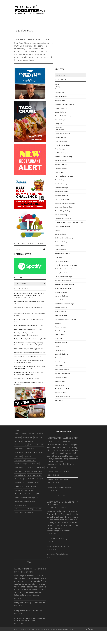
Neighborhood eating (33, 471)
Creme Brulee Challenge (62, 133)
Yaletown (29, 513)
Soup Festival (59, 366)
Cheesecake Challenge (62, 199)
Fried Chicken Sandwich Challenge (66, 265)
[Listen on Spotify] (30, 274)
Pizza (40, 479)
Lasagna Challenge (61, 292)
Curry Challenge (60, 246)
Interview (19, 467)
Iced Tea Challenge (61, 153)
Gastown (31, 460)
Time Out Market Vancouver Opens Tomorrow (28, 382)
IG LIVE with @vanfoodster (63, 288)
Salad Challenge (60, 350)
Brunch (38, 437)
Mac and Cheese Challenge (63, 157)
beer (40, 434)
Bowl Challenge (60, 100)
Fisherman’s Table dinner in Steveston (26, 319)
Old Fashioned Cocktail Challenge (65, 319)
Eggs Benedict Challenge (63, 253)
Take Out (28, 490)
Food (18, 456)
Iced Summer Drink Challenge (64, 284)
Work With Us (59, 400)
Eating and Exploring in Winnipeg (24, 325)
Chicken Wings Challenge (63, 211)
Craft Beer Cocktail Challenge (64, 238)
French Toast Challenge (62, 261)
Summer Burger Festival (62, 373)
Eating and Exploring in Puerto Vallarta (26, 339)
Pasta (31, 479)
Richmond (19, 483)
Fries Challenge (60, 149)
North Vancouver (34, 475)
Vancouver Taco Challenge (22, 378)
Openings (58, 323)
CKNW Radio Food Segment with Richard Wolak (70, 222)
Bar (31, 434)
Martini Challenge (60, 300)
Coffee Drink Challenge (62, 226)
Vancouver (34, 494)
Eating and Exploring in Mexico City (25, 349)
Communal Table (36, 445)
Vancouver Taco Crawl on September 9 (26, 307)
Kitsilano (40, 467)
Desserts (19, 449)
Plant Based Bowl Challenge (64, 176)
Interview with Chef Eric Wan (58, 472)
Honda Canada (21, 464)
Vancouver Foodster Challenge (26, 498)
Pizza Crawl (58, 338)
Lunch (18, 471)
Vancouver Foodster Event (25, 501)
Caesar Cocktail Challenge (63, 116)
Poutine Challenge (61, 342)
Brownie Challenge (61, 108)
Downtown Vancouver (23, 452)
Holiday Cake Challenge (62, 273)
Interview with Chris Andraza (58, 479)
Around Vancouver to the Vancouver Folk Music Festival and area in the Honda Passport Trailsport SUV (29, 295)
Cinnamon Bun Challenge (63, 219)
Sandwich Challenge (61, 354)
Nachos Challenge (61, 164)
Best (18, 437)
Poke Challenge (60, 180)
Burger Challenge (60, 112)
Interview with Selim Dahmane (59, 487)
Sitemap (57, 87)
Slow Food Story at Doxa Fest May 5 (32, 39)
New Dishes (20, 475)
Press (57, 346)
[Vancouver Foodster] (30, 13)
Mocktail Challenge (61, 308)
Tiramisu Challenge (61, 393)
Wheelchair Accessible (24, 509)
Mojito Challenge (60, 311)
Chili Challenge (59, 130)
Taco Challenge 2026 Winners (23, 356)
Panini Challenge (60, 327)
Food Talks (58, 257)
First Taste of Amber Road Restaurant (26, 353)
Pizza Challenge (60, 335)
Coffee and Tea (21, 445)
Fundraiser (20, 460)
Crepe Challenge (60, 137)
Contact (57, 230)
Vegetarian (20, 505)
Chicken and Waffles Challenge (65, 203)
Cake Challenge (60, 120)
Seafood (19, 486)
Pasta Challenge (60, 331)
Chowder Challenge (61, 215)
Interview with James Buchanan (63, 438)
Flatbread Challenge (61, 141)
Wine (38, 509)
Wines (18, 513)
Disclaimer (58, 89)
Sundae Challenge (61, 377)
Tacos (18, 490)
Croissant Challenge (61, 242)
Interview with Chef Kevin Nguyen (60, 464)
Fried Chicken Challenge (62, 145)
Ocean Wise (20, 479)
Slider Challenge (60, 362)
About (57, 85)
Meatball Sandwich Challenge (64, 304)
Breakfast (27, 437)
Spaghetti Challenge (61, 191)
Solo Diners (31, 486)
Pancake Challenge (61, 168)
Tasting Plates (59, 385)
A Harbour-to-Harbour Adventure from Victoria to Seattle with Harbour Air (33, 619)
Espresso (38, 452)
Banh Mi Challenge (61, 96)
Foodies (28, 456)
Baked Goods (20, 434)
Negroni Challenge (61, 315)
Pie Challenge (59, 172)
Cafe (18, 441)
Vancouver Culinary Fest (62, 397)
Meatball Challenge (61, 160)
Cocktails (28, 441)
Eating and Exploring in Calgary (24, 329)
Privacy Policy (59, 93)
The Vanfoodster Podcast (63, 389)
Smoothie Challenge (61, 188)
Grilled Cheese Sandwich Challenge (66, 269)
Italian (30, 467)
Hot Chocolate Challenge (63, 280)
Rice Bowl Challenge (61, 184)
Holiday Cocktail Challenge (63, 277)
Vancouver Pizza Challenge (57, 554)
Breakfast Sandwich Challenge (65, 104)
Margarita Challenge (61, 296)
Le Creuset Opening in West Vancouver (26, 301)
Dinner (30, 449)
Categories (58, 124)
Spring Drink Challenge (62, 369)
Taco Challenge (60, 381)
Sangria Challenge (61, 358)
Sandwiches (32, 483)
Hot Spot (34, 464)
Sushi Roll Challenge (61, 195)
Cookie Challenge (60, 234)
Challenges (58, 127)
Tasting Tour (20, 494)
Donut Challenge (60, 249)
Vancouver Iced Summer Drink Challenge (27, 313)
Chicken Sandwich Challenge (64, 207)
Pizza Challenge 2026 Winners (59, 546)
